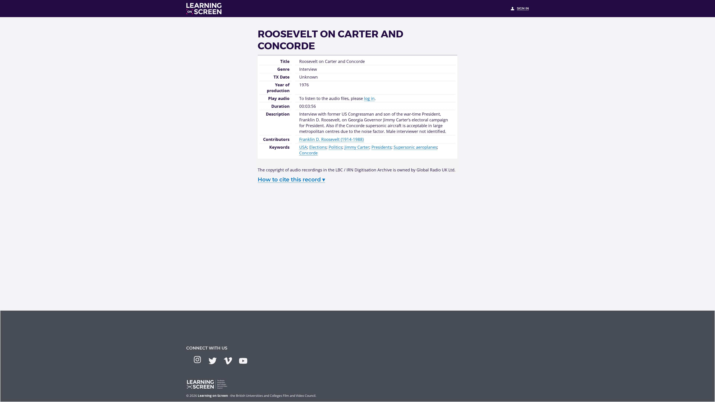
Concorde (308, 153)
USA (303, 147)
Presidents (381, 147)
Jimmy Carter (356, 147)
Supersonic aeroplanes (415, 147)
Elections (317, 147)
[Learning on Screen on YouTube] (243, 361)
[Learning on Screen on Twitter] (213, 361)
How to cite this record (291, 179)
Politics (335, 147)
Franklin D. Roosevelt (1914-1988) (331, 139)
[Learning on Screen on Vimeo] (228, 361)
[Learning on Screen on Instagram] (197, 359)
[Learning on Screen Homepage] (204, 9)
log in (369, 98)
